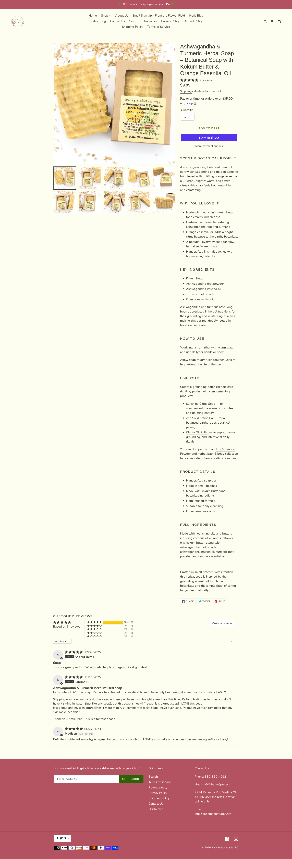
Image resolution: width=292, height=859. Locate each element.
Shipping (186, 91)
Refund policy (158, 787)
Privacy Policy (158, 793)
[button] (189, 80)
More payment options (209, 146)
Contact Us (156, 804)
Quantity (187, 110)
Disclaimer (156, 809)
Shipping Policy (159, 798)
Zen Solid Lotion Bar (200, 418)
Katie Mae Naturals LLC (225, 847)
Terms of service (160, 782)
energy (209, 413)
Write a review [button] (222, 623)
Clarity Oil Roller (197, 432)
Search (153, 777)
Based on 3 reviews (66, 626)
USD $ (61, 838)
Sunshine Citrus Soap (200, 404)
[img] (74, 652)
